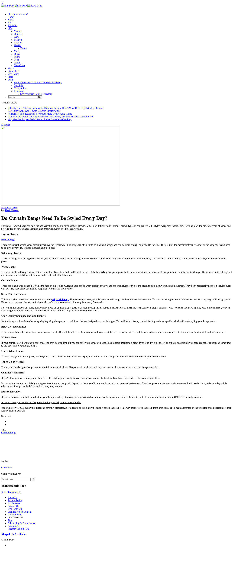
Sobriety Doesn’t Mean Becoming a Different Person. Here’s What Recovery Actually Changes (55, 108)
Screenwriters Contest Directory (36, 94)
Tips (10, 520)
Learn (10, 79)
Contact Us (13, 506)
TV (9, 22)
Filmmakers (13, 71)
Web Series (13, 74)
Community (13, 526)
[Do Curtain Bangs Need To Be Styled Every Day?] (23, 461)
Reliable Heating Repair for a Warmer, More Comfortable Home (40, 113)
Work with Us (15, 509)
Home (11, 17)
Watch (11, 68)
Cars (16, 36)
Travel (17, 62)
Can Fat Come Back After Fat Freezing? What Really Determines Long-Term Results (50, 116)
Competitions (20, 88)
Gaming (18, 42)
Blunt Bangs (8, 239)
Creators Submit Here (18, 528)
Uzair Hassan (12, 210)
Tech (16, 59)
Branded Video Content (19, 511)
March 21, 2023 (9, 207)
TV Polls (12, 25)
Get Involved (14, 514)
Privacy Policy (15, 500)
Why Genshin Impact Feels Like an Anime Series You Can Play (39, 119)
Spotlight (18, 85)
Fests (10, 76)
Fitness (23, 48)
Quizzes (18, 34)
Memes (17, 31)
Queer (17, 54)
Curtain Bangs (8, 432)
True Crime (19, 65)
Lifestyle (5, 124)
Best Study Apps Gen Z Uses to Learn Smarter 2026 (34, 110)
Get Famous (14, 503)
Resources (19, 91)
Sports (17, 56)
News (10, 19)
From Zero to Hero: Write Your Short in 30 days (38, 82)
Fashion (18, 39)
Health (17, 45)
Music (17, 51)
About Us (12, 497)
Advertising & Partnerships (21, 523)
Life (10, 28)
